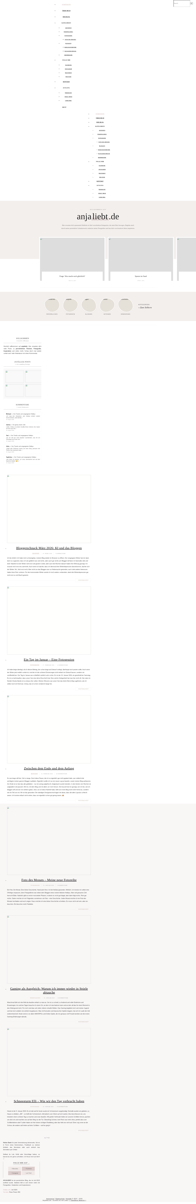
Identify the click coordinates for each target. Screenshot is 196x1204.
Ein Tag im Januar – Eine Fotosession (49, 659)
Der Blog (66, 17)
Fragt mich (68, 96)
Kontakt (66, 81)
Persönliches (68, 31)
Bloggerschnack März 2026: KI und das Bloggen (49, 548)
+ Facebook (28, 1168)
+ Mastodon (14, 1168)
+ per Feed (28, 1173)
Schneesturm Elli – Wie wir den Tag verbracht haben (49, 1101)
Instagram (68, 69)
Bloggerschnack (70, 51)
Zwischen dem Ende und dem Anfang (49, 768)
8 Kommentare (63, 998)
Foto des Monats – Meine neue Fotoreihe (49, 880)
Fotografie (68, 35)
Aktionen (68, 27)
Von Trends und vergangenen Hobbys (24, 414)
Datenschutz (60, 1199)
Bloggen (68, 43)
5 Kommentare (62, 885)
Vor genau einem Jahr (19, 425)
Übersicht (68, 92)
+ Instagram (14, 1173)
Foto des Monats (70, 39)
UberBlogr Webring (78, 1200)
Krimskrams (68, 55)
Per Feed (68, 76)
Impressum (50, 1199)
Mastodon (68, 72)
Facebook (68, 65)
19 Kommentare (62, 1106)
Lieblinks (68, 100)
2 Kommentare (60, 553)
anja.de (98, 216)
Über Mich (66, 10)
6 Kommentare (62, 665)
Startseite (66, 4)
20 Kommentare (61, 773)
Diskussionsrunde (70, 47)
